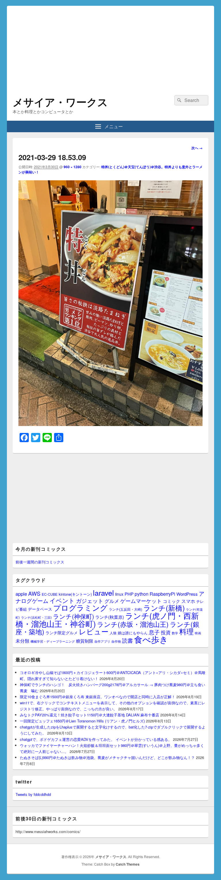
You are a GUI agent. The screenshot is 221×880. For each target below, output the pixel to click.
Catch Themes (128, 864)
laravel (103, 592)
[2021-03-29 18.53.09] (110, 424)
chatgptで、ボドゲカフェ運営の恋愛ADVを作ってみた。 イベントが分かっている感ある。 (96, 739)
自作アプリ (102, 641)
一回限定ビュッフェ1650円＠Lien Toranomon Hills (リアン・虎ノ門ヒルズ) (82, 721)
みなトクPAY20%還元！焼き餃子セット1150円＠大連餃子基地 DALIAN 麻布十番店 (89, 715)
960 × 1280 (72, 166)
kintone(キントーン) (75, 594)
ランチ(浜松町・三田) (36, 617)
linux (119, 594)
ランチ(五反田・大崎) (125, 609)
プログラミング (80, 607)
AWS (34, 593)
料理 (186, 631)
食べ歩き (151, 639)
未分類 (22, 640)
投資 (166, 632)
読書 (127, 640)
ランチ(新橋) (164, 607)
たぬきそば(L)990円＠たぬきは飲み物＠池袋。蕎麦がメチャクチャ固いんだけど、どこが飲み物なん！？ (107, 757)
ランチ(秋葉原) (109, 617)
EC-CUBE (50, 594)
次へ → (197, 147)
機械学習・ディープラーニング (53, 641)
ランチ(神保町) (73, 616)
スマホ (188, 601)
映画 (198, 633)
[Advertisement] (110, 46)
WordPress (187, 594)
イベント (62, 600)
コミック (171, 601)
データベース (40, 609)
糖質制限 (84, 641)
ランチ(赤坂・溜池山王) (133, 624)
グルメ (111, 600)
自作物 (116, 641)
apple (21, 593)
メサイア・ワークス (60, 101)
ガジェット (89, 600)
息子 (154, 632)
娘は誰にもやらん (133, 632)
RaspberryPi (162, 593)
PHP (129, 594)
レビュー (93, 631)
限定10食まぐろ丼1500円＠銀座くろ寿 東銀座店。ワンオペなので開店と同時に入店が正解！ (97, 696)
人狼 (113, 632)
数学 (175, 633)
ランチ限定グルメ (61, 632)
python (141, 594)
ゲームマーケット (141, 600)
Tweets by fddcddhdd (33, 794)
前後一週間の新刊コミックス (40, 562)
